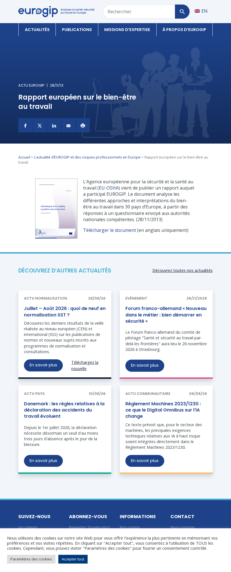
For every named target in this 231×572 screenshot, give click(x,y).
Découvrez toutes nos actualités (182, 270)
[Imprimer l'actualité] (83, 125)
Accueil (24, 157)
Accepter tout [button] (73, 559)
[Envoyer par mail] (68, 125)
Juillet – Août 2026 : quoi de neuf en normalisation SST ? (65, 311)
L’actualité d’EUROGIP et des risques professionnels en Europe (87, 157)
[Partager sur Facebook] (25, 125)
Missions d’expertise (127, 29)
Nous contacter (182, 527)
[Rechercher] (182, 12)
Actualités (37, 29)
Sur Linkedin (27, 527)
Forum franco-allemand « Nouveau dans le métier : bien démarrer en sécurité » (165, 314)
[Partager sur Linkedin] (54, 125)
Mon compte (130, 527)
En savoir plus (43, 365)
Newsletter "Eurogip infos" (89, 527)
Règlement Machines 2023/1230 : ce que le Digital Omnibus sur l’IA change (163, 410)
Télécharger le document (109, 230)
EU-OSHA (109, 188)
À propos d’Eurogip (184, 29)
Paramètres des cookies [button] (31, 559)
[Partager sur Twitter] (40, 125)
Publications (77, 29)
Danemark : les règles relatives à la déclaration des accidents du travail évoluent (64, 410)
